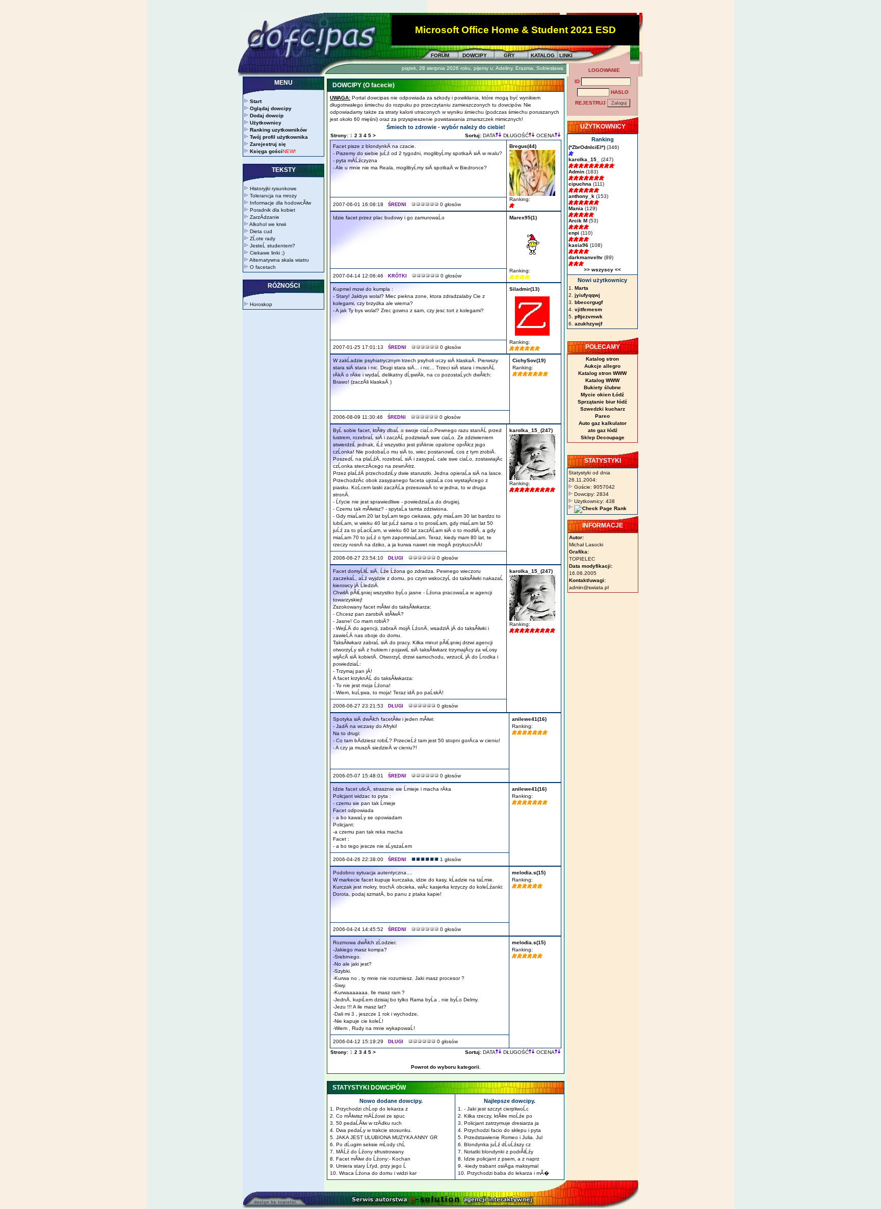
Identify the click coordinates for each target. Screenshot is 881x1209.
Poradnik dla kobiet (272, 210)
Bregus (518, 146)
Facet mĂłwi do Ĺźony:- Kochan (373, 1159)
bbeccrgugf (589, 302)
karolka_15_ (524, 430)
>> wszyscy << (602, 269)
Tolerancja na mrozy (273, 195)
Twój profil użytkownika (279, 137)
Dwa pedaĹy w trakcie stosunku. (374, 1130)
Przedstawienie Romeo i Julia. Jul (503, 1137)
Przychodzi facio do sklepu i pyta (502, 1130)
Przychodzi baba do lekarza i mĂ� (508, 1173)
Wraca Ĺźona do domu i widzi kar (378, 1173)
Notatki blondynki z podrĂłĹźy (498, 1151)
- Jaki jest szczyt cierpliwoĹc (496, 1109)
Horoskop (261, 304)
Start (256, 101)
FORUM (440, 55)
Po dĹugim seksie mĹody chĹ (370, 1144)
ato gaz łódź (602, 430)
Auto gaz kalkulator (603, 423)
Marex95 (520, 217)
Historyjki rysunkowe (273, 188)
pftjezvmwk (589, 316)
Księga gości (266, 151)
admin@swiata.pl (589, 587)
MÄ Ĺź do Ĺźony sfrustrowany (370, 1151)
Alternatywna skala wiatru (279, 260)
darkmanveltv (585, 257)
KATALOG (543, 55)
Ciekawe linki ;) (267, 253)
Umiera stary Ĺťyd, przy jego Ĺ (371, 1166)
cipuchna (579, 184)
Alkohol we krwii (267, 224)
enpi (573, 233)
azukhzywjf (588, 323)
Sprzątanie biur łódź (602, 402)
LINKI (566, 55)
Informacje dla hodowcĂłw (280, 203)
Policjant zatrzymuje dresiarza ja (501, 1123)
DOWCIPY (474, 55)
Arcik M (577, 220)
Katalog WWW (602, 380)
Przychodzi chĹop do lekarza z (372, 1109)
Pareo (602, 416)
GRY (509, 55)
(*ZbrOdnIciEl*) (586, 147)
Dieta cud (261, 231)
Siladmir (519, 289)
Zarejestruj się (268, 144)
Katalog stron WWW (602, 373)
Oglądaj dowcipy (271, 108)
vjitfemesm (588, 309)
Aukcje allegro (602, 366)
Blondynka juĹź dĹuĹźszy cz (497, 1144)
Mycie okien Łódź (602, 394)
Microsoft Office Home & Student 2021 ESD (515, 29)
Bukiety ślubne (602, 387)
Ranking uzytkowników (278, 130)
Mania (575, 208)
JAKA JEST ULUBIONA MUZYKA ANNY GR (386, 1137)
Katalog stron (602, 359)
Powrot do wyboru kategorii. (446, 1067)
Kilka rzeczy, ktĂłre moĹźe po (498, 1116)
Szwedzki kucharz (602, 409)
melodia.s (524, 872)
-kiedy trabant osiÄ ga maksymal (501, 1166)
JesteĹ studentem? (272, 245)
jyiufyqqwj (587, 295)
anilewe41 (524, 719)
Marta (581, 288)
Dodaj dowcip (266, 115)
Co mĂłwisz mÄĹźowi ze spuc (370, 1116)
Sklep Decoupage (603, 437)
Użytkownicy (265, 122)
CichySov (524, 360)
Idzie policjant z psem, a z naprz (501, 1159)
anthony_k (581, 196)
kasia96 (578, 245)
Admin (576, 171)
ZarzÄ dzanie (264, 217)
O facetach (263, 267)
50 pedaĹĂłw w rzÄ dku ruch (369, 1123)
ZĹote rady (262, 238)
